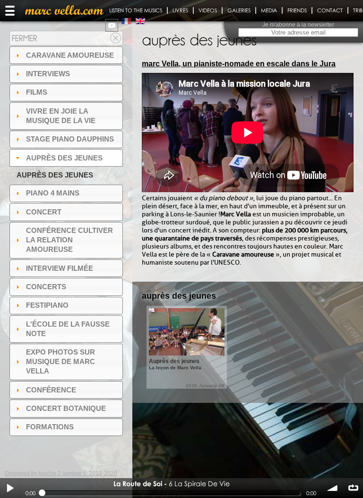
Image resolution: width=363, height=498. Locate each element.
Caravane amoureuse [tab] (70, 55)
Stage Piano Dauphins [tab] (70, 139)
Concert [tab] (43, 212)
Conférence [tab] (51, 390)
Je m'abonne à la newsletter (298, 24)
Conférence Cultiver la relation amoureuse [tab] (69, 239)
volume (333, 488)
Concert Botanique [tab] (66, 408)
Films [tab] (36, 92)
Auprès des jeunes (55, 175)
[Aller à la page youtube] (111, 25)
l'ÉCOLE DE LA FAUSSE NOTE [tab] (68, 329)
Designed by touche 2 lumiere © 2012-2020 (61, 473)
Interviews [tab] (48, 74)
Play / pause (10, 488)
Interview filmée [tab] (59, 268)
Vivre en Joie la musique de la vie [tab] (60, 115)
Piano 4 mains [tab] (52, 193)
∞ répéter (353, 488)
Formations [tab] (50, 427)
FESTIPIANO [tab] (47, 305)
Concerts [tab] (46, 287)
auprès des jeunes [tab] (64, 158)
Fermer (24, 38)
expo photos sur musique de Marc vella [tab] (60, 361)
